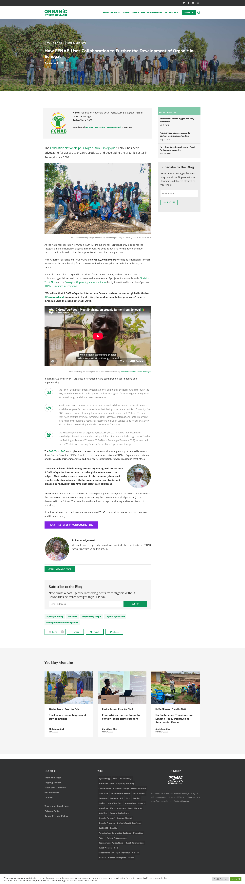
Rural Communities (134, 843)
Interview (103, 808)
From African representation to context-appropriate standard (175, 134)
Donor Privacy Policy (56, 816)
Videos (135, 853)
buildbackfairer (106, 783)
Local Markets (135, 808)
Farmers (114, 798)
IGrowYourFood (114, 803)
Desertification (138, 788)
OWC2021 (103, 828)
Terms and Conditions (57, 806)
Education (73, 616)
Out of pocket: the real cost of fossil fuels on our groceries (177, 148)
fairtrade (103, 798)
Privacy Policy (53, 811)
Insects (141, 803)
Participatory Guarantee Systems (62, 622)
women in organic (117, 858)
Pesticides (138, 833)
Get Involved (52, 792)
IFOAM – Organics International (103, 127)
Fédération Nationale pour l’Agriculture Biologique (82, 148)
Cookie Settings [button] (220, 879)
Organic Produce (107, 823)
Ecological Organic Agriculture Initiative (86, 282)
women (102, 858)
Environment (139, 793)
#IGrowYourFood (54, 297)
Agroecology (104, 778)
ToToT (52, 451)
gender (136, 798)
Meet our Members (76, 43)
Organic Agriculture (115, 616)
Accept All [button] (236, 879)
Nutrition (103, 813)
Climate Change (121, 788)
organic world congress (129, 823)
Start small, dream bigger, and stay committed (177, 120)
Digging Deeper (56, 709)
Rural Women (105, 848)
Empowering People (91, 616)
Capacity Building (54, 616)
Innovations (130, 803)
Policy (101, 838)
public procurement (116, 838)
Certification (105, 788)
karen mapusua (118, 808)
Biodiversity (126, 778)
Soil (116, 848)
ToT (63, 451)
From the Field (54, 43)
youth (131, 858)
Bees (115, 778)
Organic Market (124, 818)
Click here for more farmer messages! (136, 371)
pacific (113, 828)
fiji (121, 798)
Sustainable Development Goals (114, 853)
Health (102, 803)
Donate (48, 797)
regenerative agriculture (111, 843)
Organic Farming (107, 818)
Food (128, 798)
